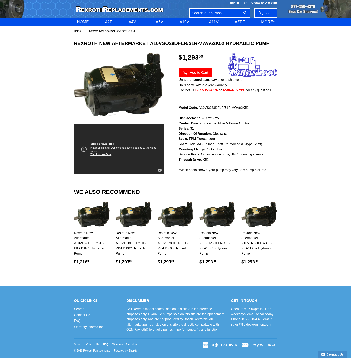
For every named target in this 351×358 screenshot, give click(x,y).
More (267, 22)
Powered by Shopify (126, 350)
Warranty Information (89, 327)
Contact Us (82, 315)
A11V (214, 22)
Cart (269, 13)
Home (83, 22)
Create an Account (264, 2)
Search (79, 309)
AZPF (240, 22)
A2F (108, 22)
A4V (133, 22)
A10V (185, 22)
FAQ (77, 321)
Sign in (234, 2)
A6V (159, 22)
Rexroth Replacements (96, 350)
